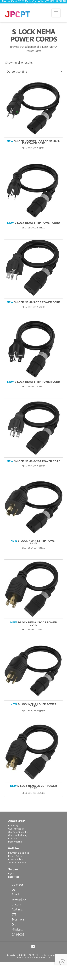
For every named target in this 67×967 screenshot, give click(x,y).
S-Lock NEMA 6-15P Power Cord (33, 381)
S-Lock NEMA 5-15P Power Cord (33, 222)
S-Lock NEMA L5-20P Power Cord (33, 623)
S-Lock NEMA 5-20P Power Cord (33, 302)
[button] (56, 13)
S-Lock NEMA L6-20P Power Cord (33, 787)
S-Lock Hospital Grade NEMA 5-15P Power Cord (33, 142)
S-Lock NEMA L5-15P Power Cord (34, 542)
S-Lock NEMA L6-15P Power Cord (33, 705)
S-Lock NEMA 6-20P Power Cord (33, 461)
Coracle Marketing (40, 957)
